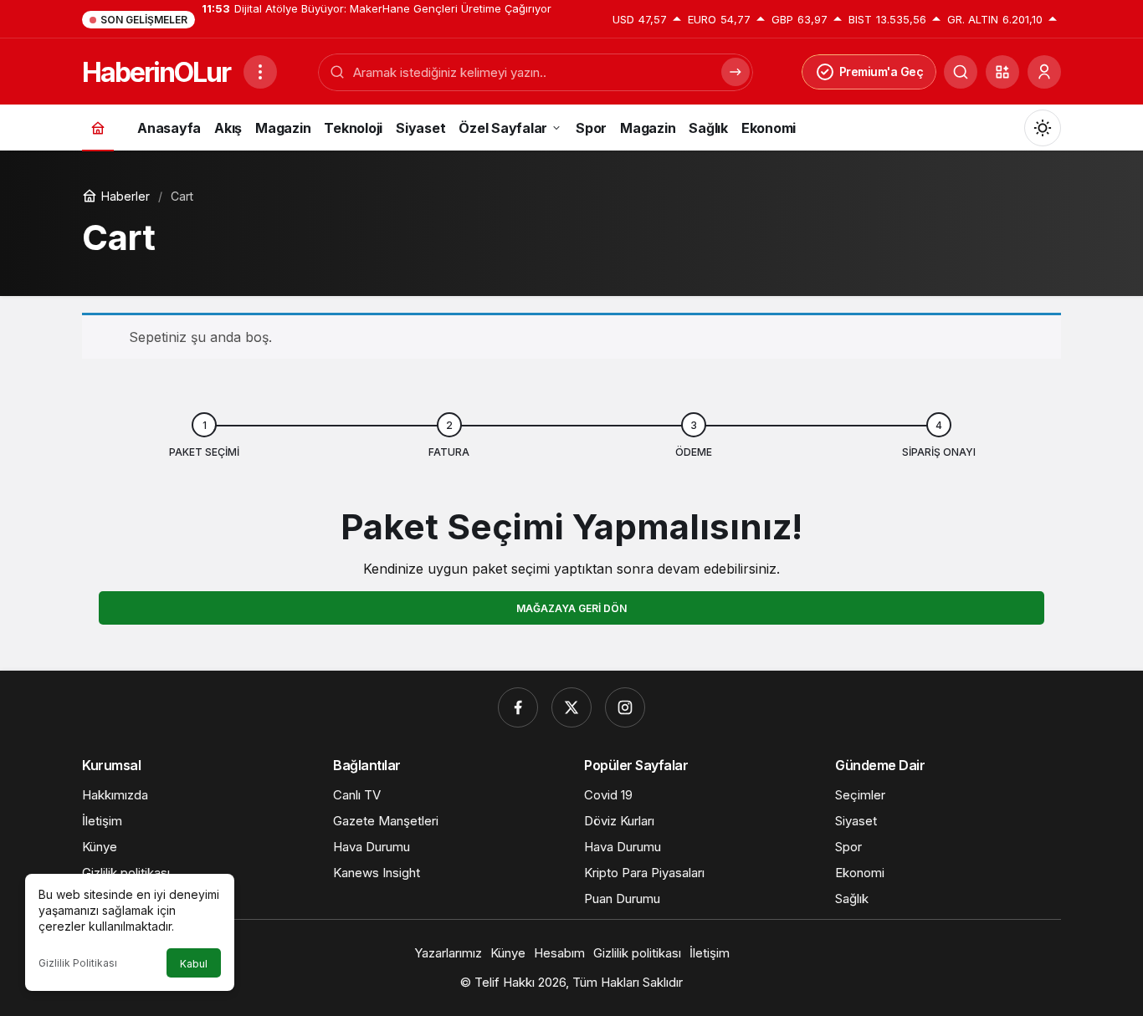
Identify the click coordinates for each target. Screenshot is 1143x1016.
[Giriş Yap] (1044, 72)
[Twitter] (571, 707)
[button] (1002, 72)
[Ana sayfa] (97, 127)
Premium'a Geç (881, 71)
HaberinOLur (156, 72)
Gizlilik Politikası (77, 963)
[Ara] (960, 72)
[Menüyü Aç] (260, 72)
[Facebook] (518, 707)
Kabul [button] (194, 963)
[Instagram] (625, 707)
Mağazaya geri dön (571, 608)
